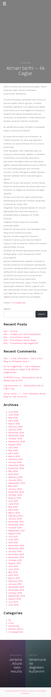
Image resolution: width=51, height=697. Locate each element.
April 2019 (13, 575)
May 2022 (13, 507)
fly (9, 620)
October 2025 (15, 438)
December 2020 (16, 545)
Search (7, 309)
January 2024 (15, 480)
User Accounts (19, 396)
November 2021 (16, 524)
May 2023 (13, 486)
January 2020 (15, 551)
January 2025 (15, 462)
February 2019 (15, 581)
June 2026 (13, 414)
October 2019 (15, 560)
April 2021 (13, 542)
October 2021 (15, 527)
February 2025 (15, 459)
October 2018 (15, 593)
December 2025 (16, 432)
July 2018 (13, 602)
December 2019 (16, 554)
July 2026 (13, 412)
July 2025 (13, 447)
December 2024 (16, 465)
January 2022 (15, 518)
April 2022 (13, 509)
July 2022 (13, 501)
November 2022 (16, 492)
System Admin (15, 629)
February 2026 (15, 426)
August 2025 (14, 444)
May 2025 (13, 450)
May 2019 (12, 572)
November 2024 (16, 468)
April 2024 (13, 474)
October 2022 (15, 495)
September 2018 (16, 596)
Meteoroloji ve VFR (13, 380)
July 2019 (13, 566)
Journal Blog (39, 691)
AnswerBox (25, 693)
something (13, 626)
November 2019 (16, 557)
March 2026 (14, 423)
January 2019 (15, 584)
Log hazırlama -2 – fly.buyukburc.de (22, 385)
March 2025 (14, 456)
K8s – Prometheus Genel (16, 337)
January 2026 (15, 429)
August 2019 (14, 563)
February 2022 (15, 515)
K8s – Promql (11, 331)
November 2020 (16, 548)
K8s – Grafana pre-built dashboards (22, 334)
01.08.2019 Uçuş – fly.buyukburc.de (21, 377)
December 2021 (16, 521)
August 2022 (14, 498)
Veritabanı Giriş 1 (20, 361)
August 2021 (14, 533)
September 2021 (16, 530)
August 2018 (14, 599)
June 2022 (13, 504)
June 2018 (13, 605)
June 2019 (13, 569)
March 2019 (14, 578)
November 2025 (16, 435)
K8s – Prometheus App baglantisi (21, 343)
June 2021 (13, 539)
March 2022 (14, 512)
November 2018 (16, 590)
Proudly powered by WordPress (16, 691)
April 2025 (13, 453)
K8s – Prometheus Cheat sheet (20, 340)
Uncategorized (19, 303)
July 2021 (13, 536)
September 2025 (16, 441)
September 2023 (16, 483)
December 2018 (16, 587)
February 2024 (15, 477)
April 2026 (13, 420)
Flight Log (9, 388)
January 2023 (15, 489)
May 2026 (13, 417)
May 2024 (13, 471)
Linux (11, 623)
